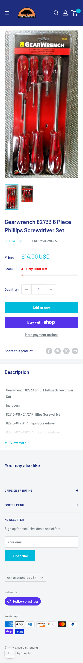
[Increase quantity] (51, 289)
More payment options (41, 335)
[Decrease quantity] (26, 289)
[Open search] (56, 12)
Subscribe (20, 556)
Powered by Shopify (18, 653)
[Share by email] (75, 350)
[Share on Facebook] (49, 350)
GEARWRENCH (15, 241)
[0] (74, 13)
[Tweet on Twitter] (66, 350)
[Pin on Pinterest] (57, 350)
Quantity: (12, 289)
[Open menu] (7, 13)
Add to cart (41, 307)
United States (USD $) (21, 577)
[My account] (65, 12)
